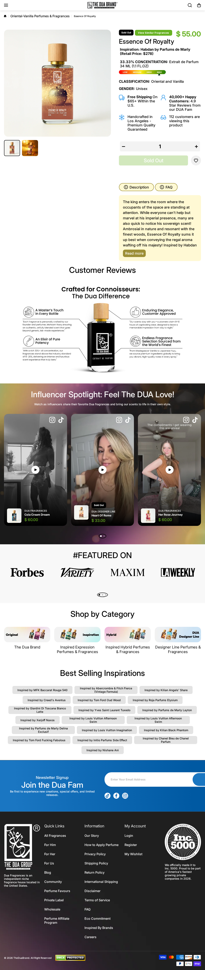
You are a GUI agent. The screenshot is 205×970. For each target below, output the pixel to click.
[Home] (5, 16)
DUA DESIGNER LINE (103, 511)
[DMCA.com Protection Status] (70, 958)
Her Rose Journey (170, 514)
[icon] (52, 420)
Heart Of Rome (101, 515)
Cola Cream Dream (37, 514)
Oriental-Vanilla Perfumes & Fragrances (40, 16)
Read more (134, 253)
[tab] (166, 187)
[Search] (190, 5)
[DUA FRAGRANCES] (102, 5)
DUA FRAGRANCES (35, 510)
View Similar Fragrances (153, 32)
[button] (199, 5)
